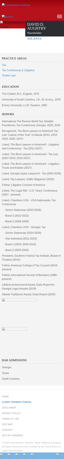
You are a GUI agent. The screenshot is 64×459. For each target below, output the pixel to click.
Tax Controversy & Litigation (18, 70)
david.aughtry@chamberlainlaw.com (41, 47)
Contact (7, 430)
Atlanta (34, 38)
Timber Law (9, 75)
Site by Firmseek (12, 435)
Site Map (7, 424)
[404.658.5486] (31, 47)
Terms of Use (10, 418)
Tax (4, 65)
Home (5, 396)
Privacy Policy (11, 413)
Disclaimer (9, 407)
